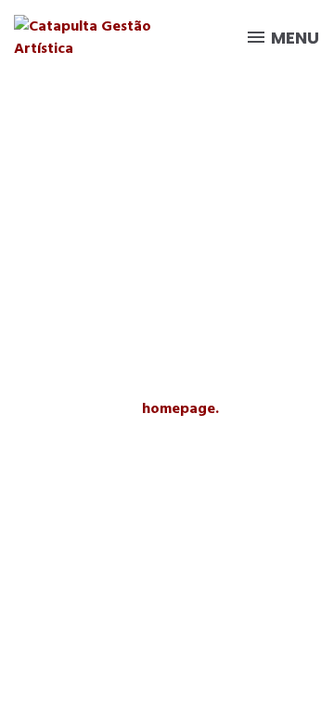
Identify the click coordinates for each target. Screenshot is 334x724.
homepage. (180, 408)
